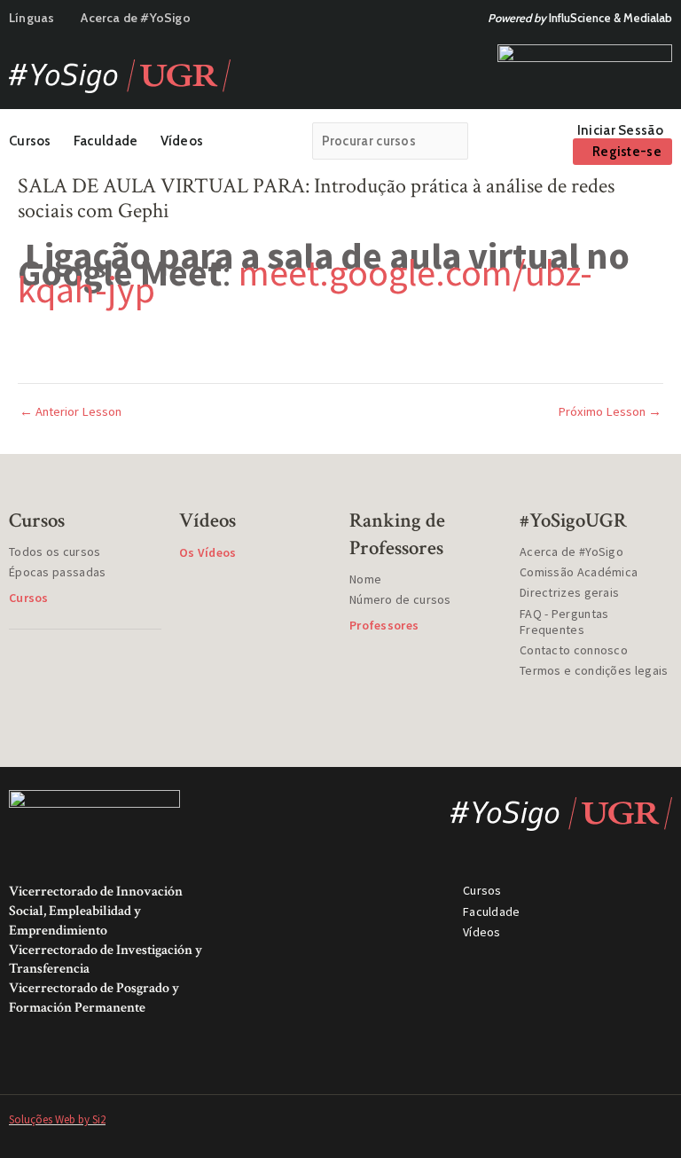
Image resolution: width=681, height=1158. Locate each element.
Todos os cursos (55, 551)
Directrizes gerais (569, 592)
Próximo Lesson (609, 412)
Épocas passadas (57, 572)
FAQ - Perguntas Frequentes (564, 622)
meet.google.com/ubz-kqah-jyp (305, 280)
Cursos (30, 141)
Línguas (31, 18)
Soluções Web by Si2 (57, 1119)
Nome (365, 579)
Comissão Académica (579, 572)
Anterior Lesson (70, 412)
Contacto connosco (574, 650)
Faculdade (106, 141)
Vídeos (182, 141)
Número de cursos (400, 599)
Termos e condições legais (594, 670)
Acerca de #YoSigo (135, 18)
